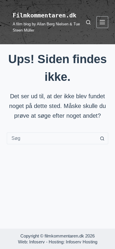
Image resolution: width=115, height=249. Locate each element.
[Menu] (102, 22)
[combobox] (51, 138)
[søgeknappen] (102, 138)
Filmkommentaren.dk (44, 15)
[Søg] (88, 22)
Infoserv (37, 241)
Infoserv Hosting (81, 241)
